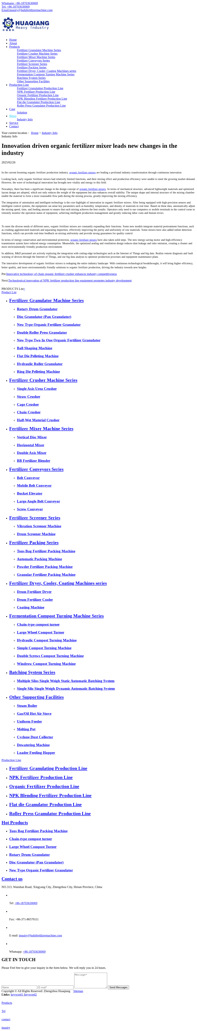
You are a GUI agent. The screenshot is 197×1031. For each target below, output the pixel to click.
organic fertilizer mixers (82, 172)
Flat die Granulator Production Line (38, 102)
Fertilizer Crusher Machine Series (37, 53)
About (13, 43)
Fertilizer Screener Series (32, 64)
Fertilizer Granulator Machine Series (39, 50)
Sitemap (78, 991)
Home (13, 39)
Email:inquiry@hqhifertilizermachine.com (27, 10)
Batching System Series (31, 77)
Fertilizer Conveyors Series (33, 60)
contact (6, 1019)
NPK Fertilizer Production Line (36, 91)
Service (13, 123)
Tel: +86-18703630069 (16, 6)
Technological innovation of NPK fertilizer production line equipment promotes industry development (70, 280)
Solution (22, 112)
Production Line (19, 84)
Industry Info (25, 119)
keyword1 (17, 994)
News (12, 116)
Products (14, 46)
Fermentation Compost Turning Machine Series (45, 74)
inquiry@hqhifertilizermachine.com (40, 935)
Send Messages (118, 987)
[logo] (98, 25)
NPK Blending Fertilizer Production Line (42, 98)
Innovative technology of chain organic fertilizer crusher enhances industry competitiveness (61, 274)
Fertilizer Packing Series (31, 67)
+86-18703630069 (26, 903)
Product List (9, 292)
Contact (14, 126)
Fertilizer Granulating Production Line (40, 88)
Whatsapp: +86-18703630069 (20, 3)
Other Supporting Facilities (33, 81)
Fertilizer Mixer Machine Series (36, 57)
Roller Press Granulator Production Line (41, 105)
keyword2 (30, 994)
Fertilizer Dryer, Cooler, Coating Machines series (46, 71)
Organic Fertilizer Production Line (38, 95)
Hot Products (15, 822)
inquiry (6, 1027)
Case (12, 109)
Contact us (12, 878)
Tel (3, 1011)
